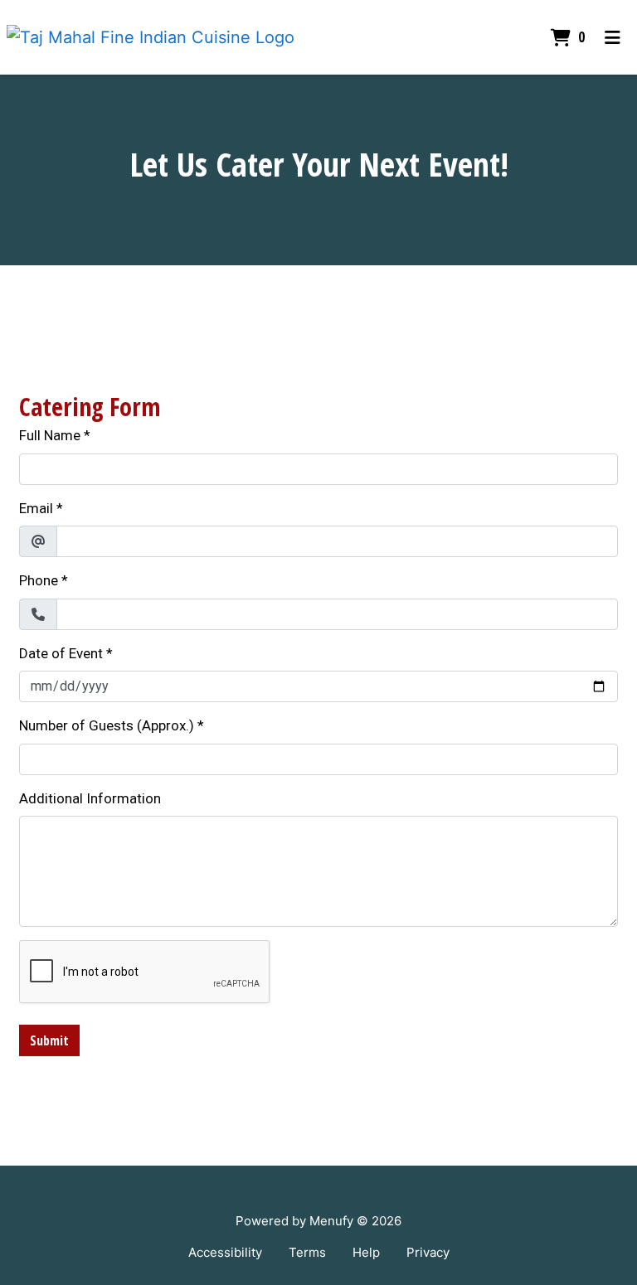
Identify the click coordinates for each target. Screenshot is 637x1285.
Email (36, 508)
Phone (38, 580)
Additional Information (90, 798)
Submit (49, 1040)
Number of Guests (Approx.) (106, 725)
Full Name (49, 435)
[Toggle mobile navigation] (612, 37)
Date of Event (61, 653)
